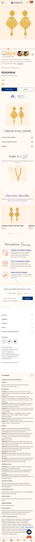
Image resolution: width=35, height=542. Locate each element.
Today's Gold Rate (6, 379)
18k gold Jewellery (11, 458)
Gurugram (4, 525)
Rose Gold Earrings (23, 441)
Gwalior (10, 525)
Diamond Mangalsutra (14, 436)
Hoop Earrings (18, 391)
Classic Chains (6, 423)
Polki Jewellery (8, 440)
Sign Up (27, 298)
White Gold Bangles (14, 448)
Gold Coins (22, 431)
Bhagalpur (4, 520)
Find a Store (9, 89)
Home (3, 51)
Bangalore (29, 519)
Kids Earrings (5, 395)
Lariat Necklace (11, 398)
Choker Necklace (20, 396)
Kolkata (9, 529)
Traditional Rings (16, 418)
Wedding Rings (17, 476)
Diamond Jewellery (12, 433)
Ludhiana (20, 529)
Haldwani (15, 525)
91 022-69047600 (6, 358)
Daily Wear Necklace (12, 485)
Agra (3, 519)
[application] (17, 23)
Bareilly (24, 519)
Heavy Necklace (6, 498)
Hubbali (24, 525)
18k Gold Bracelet (16, 460)
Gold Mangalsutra (6, 431)
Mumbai (4, 530)
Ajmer (13, 519)
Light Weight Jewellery (7, 489)
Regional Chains (29, 421)
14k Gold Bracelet (21, 461)
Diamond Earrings (22, 433)
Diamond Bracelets (20, 435)
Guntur (29, 524)
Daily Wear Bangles (18, 483)
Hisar (19, 525)
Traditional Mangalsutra (19, 405)
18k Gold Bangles (6, 460)
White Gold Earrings (24, 446)
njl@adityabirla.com (12, 356)
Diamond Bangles (9, 435)
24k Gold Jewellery (11, 451)
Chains (15, 386)
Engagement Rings (6, 478)
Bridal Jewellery (16, 510)
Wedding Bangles (23, 475)
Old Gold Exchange (16, 379)
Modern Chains (10, 421)
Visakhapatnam (13, 534)
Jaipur (7, 527)
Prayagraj (22, 530)
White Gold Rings (17, 450)
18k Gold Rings (29, 458)
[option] (7, 53)
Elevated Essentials (7, 510)
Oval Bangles (9, 413)
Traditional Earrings (16, 393)
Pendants (4, 386)
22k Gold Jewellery (11, 453)
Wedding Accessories (27, 476)
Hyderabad (29, 525)
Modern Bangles (23, 415)
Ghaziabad (24, 524)
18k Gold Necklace (27, 460)
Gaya (18, 524)
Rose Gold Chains (14, 443)
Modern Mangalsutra (7, 405)
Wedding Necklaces (7, 476)
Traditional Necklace (22, 398)
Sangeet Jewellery (27, 470)
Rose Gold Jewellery (12, 441)
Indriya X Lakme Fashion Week (18, 514)
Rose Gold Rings (14, 445)
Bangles (19, 384)
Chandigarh (26, 520)
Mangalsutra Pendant (14, 403)
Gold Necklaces (19, 430)
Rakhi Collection (6, 512)
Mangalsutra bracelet (26, 403)
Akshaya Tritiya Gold (27, 510)
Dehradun (4, 524)
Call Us (26, 89)
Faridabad (14, 524)
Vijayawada (5, 534)
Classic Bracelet (6, 410)
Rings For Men (18, 420)
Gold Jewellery (8, 428)
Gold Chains (27, 430)
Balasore (18, 519)
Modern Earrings (6, 393)
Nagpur (9, 530)
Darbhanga (24, 522)
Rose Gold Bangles (24, 443)
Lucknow (14, 529)
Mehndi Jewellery (6, 471)
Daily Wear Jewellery (7, 480)
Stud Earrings (26, 391)
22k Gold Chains (21, 455)
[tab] (11, 233)
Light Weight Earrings (19, 492)
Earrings (4, 384)
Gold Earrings (16, 428)
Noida (13, 530)
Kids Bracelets (6, 411)
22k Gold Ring (20, 453)
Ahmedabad (8, 519)
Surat (20, 532)
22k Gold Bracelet (11, 455)
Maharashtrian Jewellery (8, 505)
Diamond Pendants (6, 438)
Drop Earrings (10, 391)
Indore (3, 527)
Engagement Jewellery (15, 470)
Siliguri (16, 532)
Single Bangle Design (19, 413)
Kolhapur (4, 529)
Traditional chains (15, 423)
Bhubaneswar (11, 520)
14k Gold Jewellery (11, 461)
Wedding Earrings (13, 475)
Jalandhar (12, 527)
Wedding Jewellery (6, 464)
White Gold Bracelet (25, 448)
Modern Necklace (24, 400)
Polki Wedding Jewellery (13, 468)
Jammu (17, 527)
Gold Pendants (15, 431)
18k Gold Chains (21, 458)
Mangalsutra (25, 384)
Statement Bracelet (16, 410)
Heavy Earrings (15, 498)
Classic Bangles (14, 415)
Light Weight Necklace (7, 492)
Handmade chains (19, 421)
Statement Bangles (7, 416)
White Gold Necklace (7, 450)
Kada (8, 415)
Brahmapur (19, 520)
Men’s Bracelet (29, 408)
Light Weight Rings (11, 493)
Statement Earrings (27, 393)
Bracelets (9, 386)
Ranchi (11, 532)
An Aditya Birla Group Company (9, 362)
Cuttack (19, 522)
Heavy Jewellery (6, 496)
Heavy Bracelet (24, 498)
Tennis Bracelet (20, 408)
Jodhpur (22, 527)
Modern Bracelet (11, 408)
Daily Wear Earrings (7, 483)
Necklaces (13, 384)
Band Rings (8, 418)
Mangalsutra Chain (14, 406)
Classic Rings (24, 418)
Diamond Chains (25, 436)
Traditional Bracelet (28, 410)
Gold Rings (23, 428)
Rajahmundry (5, 532)
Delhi (9, 524)
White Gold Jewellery (13, 446)
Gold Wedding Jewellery (15, 466)
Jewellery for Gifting (16, 512)
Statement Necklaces (13, 400)
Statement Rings (9, 420)
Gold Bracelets (10, 430)
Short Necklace (11, 396)
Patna (17, 530)
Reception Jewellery (17, 471)
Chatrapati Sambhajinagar (9, 522)
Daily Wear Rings (23, 485)
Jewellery (4, 382)
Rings (8, 384)
